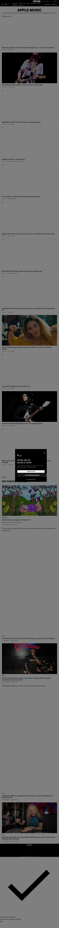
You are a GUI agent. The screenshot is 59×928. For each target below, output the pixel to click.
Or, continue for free (31, 479)
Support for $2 (31, 471)
